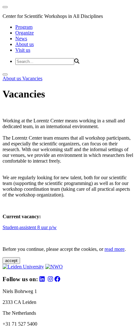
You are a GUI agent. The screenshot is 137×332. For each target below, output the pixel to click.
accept (11, 260)
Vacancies (32, 78)
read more (115, 249)
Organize (24, 32)
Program (23, 27)
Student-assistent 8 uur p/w (30, 227)
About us (24, 44)
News (21, 38)
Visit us (22, 50)
